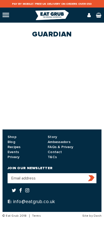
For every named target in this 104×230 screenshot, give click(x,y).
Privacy (14, 157)
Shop (12, 137)
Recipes (14, 147)
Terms (36, 216)
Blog (11, 142)
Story (52, 137)
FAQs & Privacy (60, 147)
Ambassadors (59, 142)
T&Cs (52, 157)
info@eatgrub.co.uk (34, 202)
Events (13, 152)
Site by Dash (91, 216)
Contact (55, 152)
